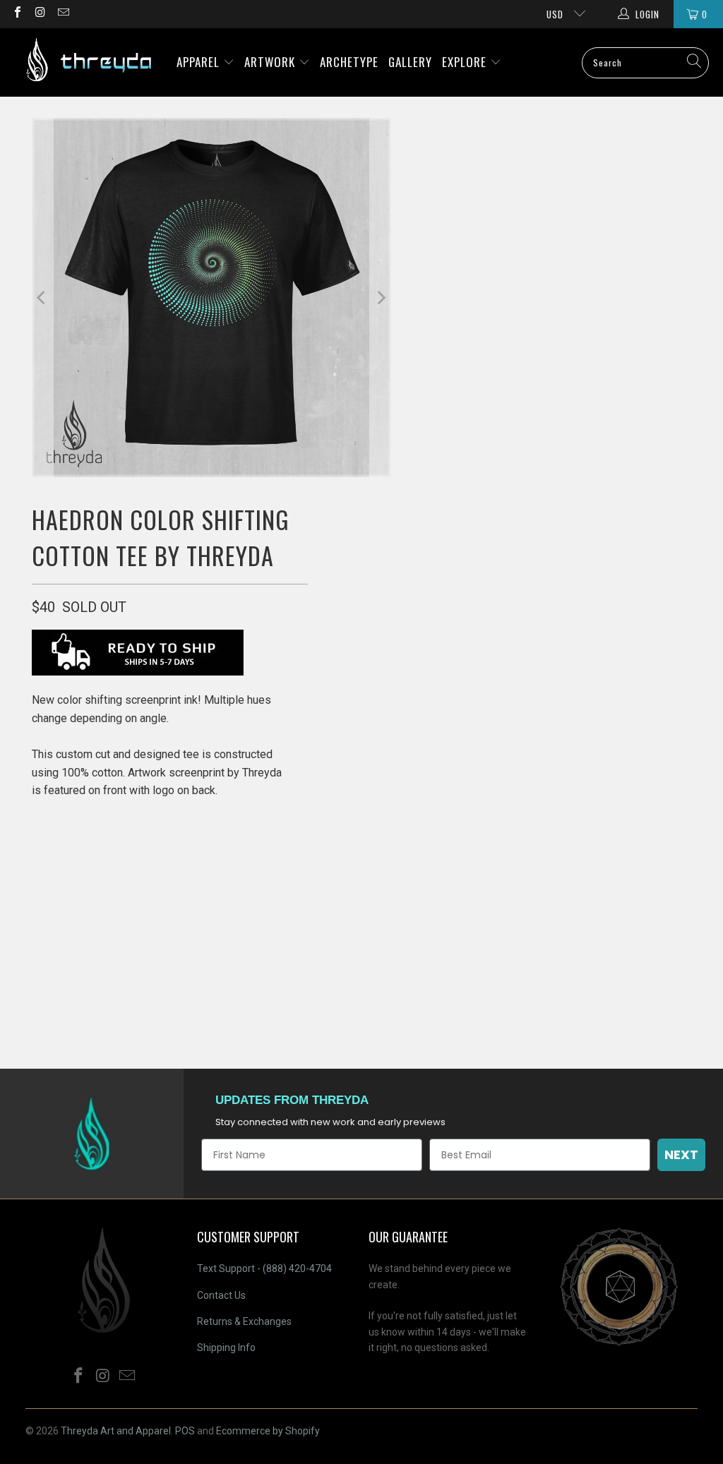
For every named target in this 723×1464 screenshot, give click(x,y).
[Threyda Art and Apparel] (88, 62)
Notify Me (169, 1015)
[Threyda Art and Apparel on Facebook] (17, 13)
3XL (278, 896)
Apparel (200, 62)
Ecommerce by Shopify (268, 1430)
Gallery (410, 62)
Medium (110, 896)
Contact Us (221, 1295)
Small (55, 896)
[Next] (380, 297)
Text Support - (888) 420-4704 (264, 1268)
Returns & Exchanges (244, 1321)
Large (164, 896)
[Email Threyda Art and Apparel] (62, 13)
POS (185, 1430)
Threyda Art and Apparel (116, 1430)
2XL (241, 896)
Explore (466, 62)
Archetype (349, 62)
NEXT (681, 1154)
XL (206, 896)
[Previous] (42, 297)
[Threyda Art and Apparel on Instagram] (39, 13)
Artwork (271, 62)
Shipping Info (226, 1347)
